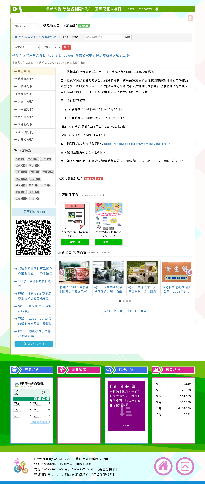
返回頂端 (185, 466)
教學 (43, 185)
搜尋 (127, 37)
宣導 (18, 192)
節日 (31, 185)
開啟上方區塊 (190, 18)
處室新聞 (24, 71)
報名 (18, 185)
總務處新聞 (25, 94)
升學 (43, 159)
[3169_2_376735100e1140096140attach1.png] (108, 216)
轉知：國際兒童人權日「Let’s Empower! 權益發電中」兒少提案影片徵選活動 (71, 55)
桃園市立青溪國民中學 (92, 459)
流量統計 (173, 370)
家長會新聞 (25, 139)
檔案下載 (75, 241)
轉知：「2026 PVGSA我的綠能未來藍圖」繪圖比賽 (35, 323)
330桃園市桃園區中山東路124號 (68, 464)
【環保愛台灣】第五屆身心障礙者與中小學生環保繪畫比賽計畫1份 (35, 273)
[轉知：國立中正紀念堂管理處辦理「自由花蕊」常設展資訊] (108, 272)
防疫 (33, 172)
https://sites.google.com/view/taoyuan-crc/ (136, 143)
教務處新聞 (25, 79)
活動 (18, 165)
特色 (33, 198)
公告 (18, 172)
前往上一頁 (113, 310)
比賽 (18, 198)
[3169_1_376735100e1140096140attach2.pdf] (75, 216)
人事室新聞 (25, 109)
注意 (31, 165)
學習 (30, 159)
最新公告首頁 (27, 37)
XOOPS (60, 459)
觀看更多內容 (35, 343)
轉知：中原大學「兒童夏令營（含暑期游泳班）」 (142, 292)
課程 (31, 192)
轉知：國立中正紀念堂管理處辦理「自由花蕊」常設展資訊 (108, 292)
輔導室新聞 (25, 101)
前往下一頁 (137, 310)
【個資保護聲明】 (103, 474)
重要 (45, 172)
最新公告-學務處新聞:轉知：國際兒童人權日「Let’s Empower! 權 (102, 9)
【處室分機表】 (107, 469)
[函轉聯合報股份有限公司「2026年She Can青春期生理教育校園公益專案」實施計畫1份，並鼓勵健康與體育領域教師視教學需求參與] (176, 272)
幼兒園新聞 (25, 132)
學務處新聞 (49, 37)
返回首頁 (163, 466)
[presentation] (61, 272)
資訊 (33, 179)
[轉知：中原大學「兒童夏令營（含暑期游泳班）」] (142, 272)
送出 (66, 47)
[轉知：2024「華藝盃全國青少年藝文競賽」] (74, 272)
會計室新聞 (25, 117)
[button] (121, 301)
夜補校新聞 (25, 124)
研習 (18, 179)
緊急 (18, 159)
